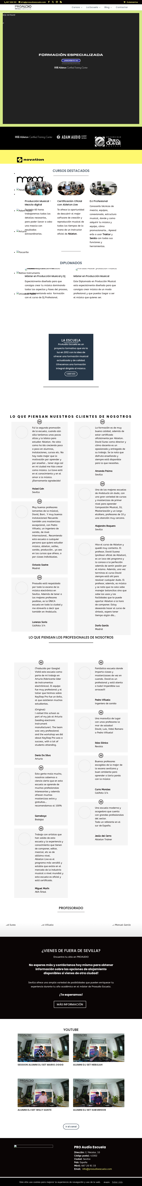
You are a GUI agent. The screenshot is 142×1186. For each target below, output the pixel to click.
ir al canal (71, 1126)
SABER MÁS (71, 374)
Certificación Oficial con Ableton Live (69, 202)
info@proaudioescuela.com (97, 1169)
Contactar (122, 7)
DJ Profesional (99, 201)
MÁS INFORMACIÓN (70, 1004)
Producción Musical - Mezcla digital (38, 202)
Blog (106, 7)
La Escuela (92, 7)
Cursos (76, 7)
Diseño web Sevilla (22, 1181)
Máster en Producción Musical (91, 276)
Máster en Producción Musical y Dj (45, 276)
